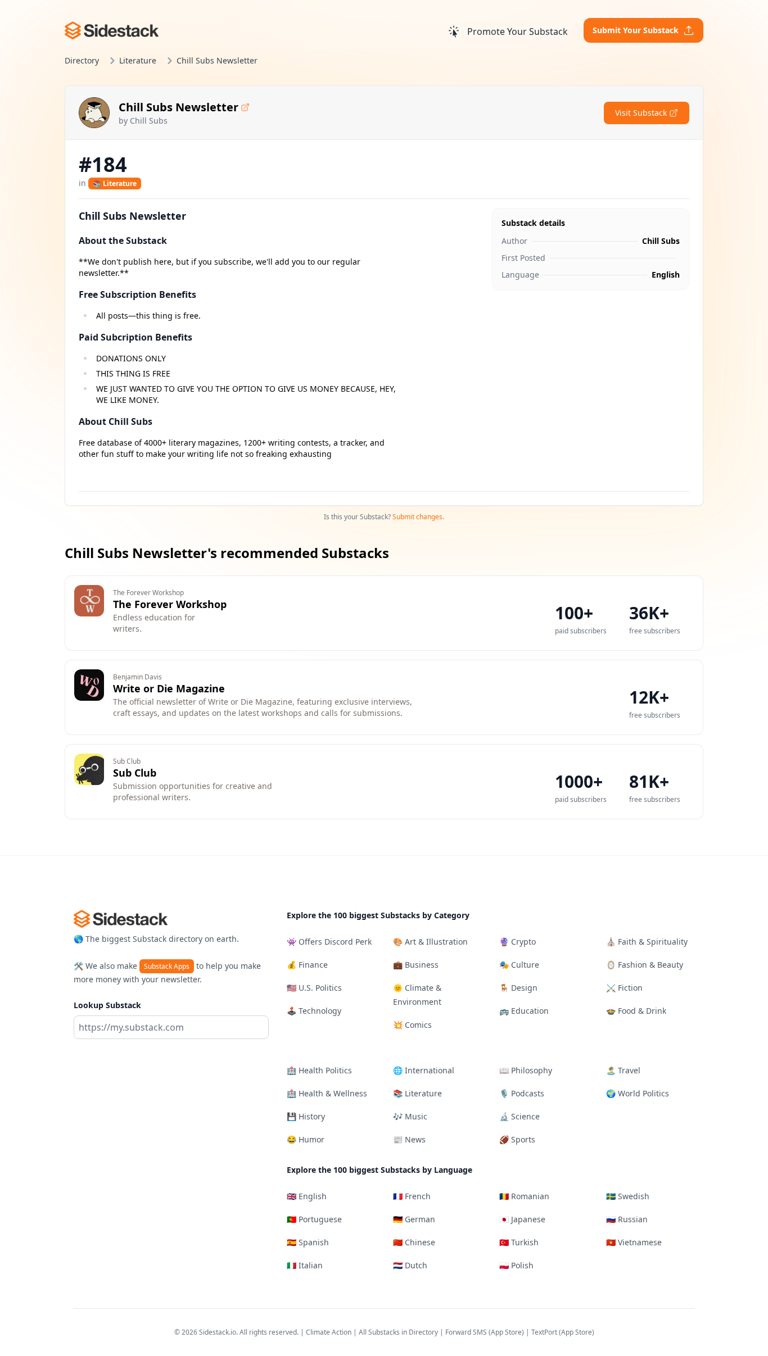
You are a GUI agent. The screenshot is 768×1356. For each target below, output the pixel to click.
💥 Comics (412, 1024)
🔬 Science (519, 1116)
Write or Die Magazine (169, 688)
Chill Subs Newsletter (178, 107)
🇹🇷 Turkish (519, 1242)
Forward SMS (466, 1332)
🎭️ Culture (519, 964)
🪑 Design (518, 987)
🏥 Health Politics (319, 1070)
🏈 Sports (517, 1139)
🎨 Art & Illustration (430, 941)
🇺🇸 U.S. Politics (314, 987)
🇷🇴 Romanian (524, 1196)
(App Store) (507, 1332)
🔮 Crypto (517, 941)
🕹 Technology (314, 1010)
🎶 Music (410, 1116)
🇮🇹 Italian (305, 1265)
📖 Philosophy (525, 1070)
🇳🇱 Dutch (410, 1265)
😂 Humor (305, 1139)
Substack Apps (166, 966)
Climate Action (328, 1332)
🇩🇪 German (414, 1219)
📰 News (409, 1139)
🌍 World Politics (637, 1093)
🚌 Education (524, 1010)
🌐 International (423, 1070)
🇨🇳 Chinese (414, 1242)
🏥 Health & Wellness (327, 1093)
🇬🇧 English (307, 1196)
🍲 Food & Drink (636, 1010)
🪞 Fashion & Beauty (644, 964)
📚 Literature (115, 183)
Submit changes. (418, 516)
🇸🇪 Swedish (627, 1196)
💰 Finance (307, 964)
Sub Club (134, 772)
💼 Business (416, 964)
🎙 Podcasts (521, 1093)
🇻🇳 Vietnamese (634, 1242)
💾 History (306, 1116)
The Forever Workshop (170, 604)
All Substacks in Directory (398, 1332)
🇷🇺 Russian (627, 1219)
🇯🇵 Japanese (522, 1219)
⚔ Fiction (624, 987)
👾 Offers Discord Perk (329, 941)
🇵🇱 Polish (516, 1265)
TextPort (544, 1332)
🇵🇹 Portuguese (314, 1219)
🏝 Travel (623, 1070)
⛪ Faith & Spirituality (647, 941)
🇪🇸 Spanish (308, 1242)
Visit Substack (641, 112)
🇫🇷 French (412, 1196)
